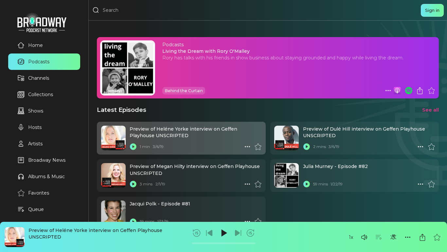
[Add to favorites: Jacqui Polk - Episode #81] (257, 221)
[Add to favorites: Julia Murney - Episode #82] (431, 184)
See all (430, 110)
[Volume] (364, 237)
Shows (35, 111)
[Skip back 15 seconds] (196, 233)
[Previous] (209, 233)
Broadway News (46, 160)
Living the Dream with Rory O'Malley (206, 51)
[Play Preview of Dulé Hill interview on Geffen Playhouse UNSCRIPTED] (306, 146)
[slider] (223, 243)
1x (351, 237)
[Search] (95, 10)
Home (35, 45)
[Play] (223, 233)
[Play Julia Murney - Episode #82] (306, 184)
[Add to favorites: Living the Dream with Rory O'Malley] (431, 90)
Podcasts (38, 62)
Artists (35, 144)
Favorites (38, 193)
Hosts (35, 127)
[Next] (237, 233)
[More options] (407, 237)
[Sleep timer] (393, 237)
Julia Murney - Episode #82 (335, 166)
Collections (40, 94)
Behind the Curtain (184, 90)
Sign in (432, 10)
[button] (364, 237)
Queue (36, 209)
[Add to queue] (378, 237)
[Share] (422, 237)
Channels (38, 78)
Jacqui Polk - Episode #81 (160, 204)
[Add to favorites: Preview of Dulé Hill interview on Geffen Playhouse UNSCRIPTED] (431, 146)
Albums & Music (46, 176)
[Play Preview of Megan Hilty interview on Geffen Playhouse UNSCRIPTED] (133, 184)
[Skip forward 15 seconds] (250, 233)
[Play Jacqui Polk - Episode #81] (133, 221)
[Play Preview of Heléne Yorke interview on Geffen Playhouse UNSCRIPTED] (133, 146)
